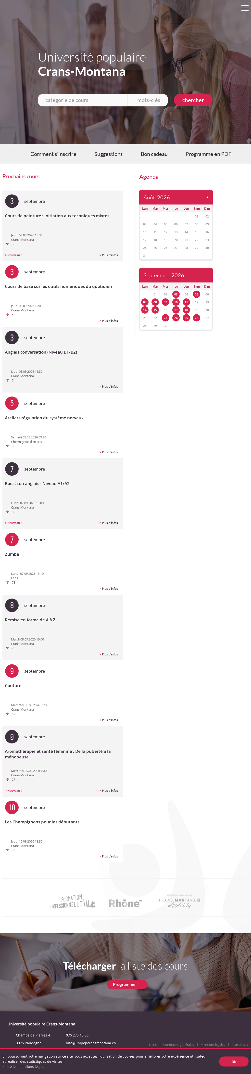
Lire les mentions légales (26, 1066)
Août (157, 197)
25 (186, 318)
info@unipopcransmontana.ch (91, 1043)
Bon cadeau (154, 154)
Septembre (164, 275)
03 (176, 294)
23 (165, 318)
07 (145, 302)
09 (165, 302)
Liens (153, 1044)
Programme (124, 984)
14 (145, 310)
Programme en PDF (208, 154)
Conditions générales (178, 1044)
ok (233, 1061)
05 (196, 294)
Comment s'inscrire (53, 154)
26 (196, 318)
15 (155, 310)
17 (176, 310)
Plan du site (240, 1044)
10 (176, 302)
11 (186, 302)
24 (176, 318)
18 (186, 310)
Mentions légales (213, 1044)
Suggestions (108, 154)
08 (155, 302)
